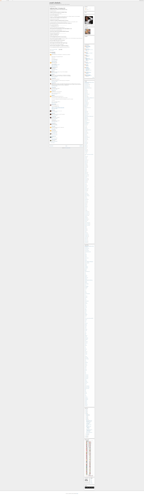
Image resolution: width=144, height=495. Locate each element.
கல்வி (85, 134)
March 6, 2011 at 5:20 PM (54, 102)
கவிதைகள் (86, 139)
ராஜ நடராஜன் (53, 87)
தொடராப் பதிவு (86, 174)
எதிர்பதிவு (86, 117)
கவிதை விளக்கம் (87, 137)
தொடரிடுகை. (86, 339)
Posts (86, 8)
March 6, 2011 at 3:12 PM (54, 69)
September (87, 415)
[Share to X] (60, 49)
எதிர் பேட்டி (86, 112)
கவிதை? (86, 138)
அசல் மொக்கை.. (87, 85)
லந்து (85, 227)
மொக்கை (86, 220)
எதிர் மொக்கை (86, 277)
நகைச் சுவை (86, 178)
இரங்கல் (86, 106)
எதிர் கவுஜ (86, 111)
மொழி (85, 221)
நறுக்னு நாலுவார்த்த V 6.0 (89, 420)
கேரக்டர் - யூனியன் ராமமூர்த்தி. (88, 423)
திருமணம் (86, 173)
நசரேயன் (86, 345)
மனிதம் (85, 216)
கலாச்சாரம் (86, 132)
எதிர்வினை (86, 118)
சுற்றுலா (85, 163)
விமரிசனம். (86, 403)
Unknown (53, 126)
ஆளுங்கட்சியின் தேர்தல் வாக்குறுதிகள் (56, 64)
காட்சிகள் (86, 143)
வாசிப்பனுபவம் (86, 398)
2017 (86, 410)
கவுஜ (85, 304)
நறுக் (85, 184)
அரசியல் (86, 90)
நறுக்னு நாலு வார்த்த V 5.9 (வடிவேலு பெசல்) (89, 430)
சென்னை (86, 167)
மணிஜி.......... (87, 55)
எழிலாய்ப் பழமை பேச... (88, 46)
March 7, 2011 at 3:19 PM (54, 128)
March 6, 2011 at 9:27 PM (54, 121)
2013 (86, 411)
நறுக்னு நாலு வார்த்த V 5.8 (89, 432)
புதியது (91, 480)
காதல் (85, 144)
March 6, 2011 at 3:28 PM (54, 76)
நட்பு (85, 183)
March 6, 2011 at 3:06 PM (54, 65)
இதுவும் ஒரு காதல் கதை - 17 (89, 75)
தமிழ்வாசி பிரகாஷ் (53, 61)
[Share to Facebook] (61, 49)
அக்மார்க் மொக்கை (87, 84)
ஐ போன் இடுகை (86, 122)
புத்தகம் (86, 366)
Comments (87, 9)
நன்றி (85, 350)
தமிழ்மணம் (86, 172)
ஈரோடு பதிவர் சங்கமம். (87, 107)
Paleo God (53, 53)
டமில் (85, 168)
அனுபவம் (86, 96)
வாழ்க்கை (86, 237)
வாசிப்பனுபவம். (86, 236)
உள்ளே (91, 479)
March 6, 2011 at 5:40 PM (54, 108)
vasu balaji (53, 129)
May (86, 417)
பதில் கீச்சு (86, 193)
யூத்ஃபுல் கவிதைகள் (87, 222)
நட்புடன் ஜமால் (53, 116)
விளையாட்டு (86, 241)
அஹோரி (52, 113)
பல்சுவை (86, 200)
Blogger (77, 493)
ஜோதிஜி (52, 95)
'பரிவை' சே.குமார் (53, 139)
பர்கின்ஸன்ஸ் (86, 199)
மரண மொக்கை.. (87, 377)
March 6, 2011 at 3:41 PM (54, 89)
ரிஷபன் (52, 74)
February (87, 433)
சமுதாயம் (86, 156)
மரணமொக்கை (86, 215)
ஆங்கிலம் (86, 101)
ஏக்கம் (85, 121)
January (87, 434)
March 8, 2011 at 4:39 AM (54, 131)
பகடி (85, 355)
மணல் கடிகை (87, 65)
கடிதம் (85, 127)
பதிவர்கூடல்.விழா (87, 195)
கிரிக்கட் (86, 309)
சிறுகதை (86, 162)
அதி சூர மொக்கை (87, 86)
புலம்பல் (85, 204)
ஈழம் (85, 272)
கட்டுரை (86, 128)
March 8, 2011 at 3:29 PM (54, 141)
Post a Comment (53, 142)
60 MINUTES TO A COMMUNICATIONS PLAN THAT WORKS (89, 59)
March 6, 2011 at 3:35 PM (54, 81)
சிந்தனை (86, 161)
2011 (86, 413)
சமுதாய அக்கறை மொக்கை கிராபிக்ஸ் (89, 154)
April (86, 418)
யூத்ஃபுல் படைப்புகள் (87, 225)
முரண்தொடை (87, 67)
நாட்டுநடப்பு (86, 189)
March (87, 419)
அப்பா (85, 89)
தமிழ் (85, 334)
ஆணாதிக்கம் (86, 102)
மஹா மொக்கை (86, 382)
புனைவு (85, 205)
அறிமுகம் (86, 256)
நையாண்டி (86, 190)
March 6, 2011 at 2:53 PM (54, 60)
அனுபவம (86, 95)
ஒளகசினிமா (86, 123)
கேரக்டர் (86, 149)
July (86, 416)
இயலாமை (86, 105)
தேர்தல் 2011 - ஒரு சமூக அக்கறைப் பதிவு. (89, 421)
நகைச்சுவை (52, 50)
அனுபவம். (86, 100)
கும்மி (85, 148)
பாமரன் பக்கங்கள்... (55, 3)
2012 (86, 412)
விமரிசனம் (86, 238)
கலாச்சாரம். (86, 133)
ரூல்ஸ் (85, 226)
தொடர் (85, 177)
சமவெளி (87, 52)
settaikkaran (53, 90)
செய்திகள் (86, 329)
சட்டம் (85, 153)
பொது (85, 210)
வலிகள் (85, 232)
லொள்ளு (86, 393)
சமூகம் (85, 157)
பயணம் (85, 361)
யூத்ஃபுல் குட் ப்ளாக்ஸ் (87, 387)
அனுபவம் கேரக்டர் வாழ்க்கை (89, 261)
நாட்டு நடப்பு (86, 188)
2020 (86, 409)
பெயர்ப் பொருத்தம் (88, 431)
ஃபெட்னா (86, 288)
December (87, 414)
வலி (85, 231)
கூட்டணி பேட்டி (87, 428)
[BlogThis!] (59, 49)
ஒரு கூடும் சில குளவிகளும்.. (88, 62)
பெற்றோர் (86, 206)
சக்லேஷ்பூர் (86, 150)
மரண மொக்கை (86, 211)
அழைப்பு (86, 91)
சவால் (85, 158)
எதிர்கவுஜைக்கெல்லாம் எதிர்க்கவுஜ (88, 116)
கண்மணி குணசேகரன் (87, 293)
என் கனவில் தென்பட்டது (88, 72)
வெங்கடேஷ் (86, 242)
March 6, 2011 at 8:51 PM (54, 118)
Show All (93, 77)
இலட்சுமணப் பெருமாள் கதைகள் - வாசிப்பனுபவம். (88, 427)
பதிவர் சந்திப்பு (86, 194)
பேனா (85, 209)
